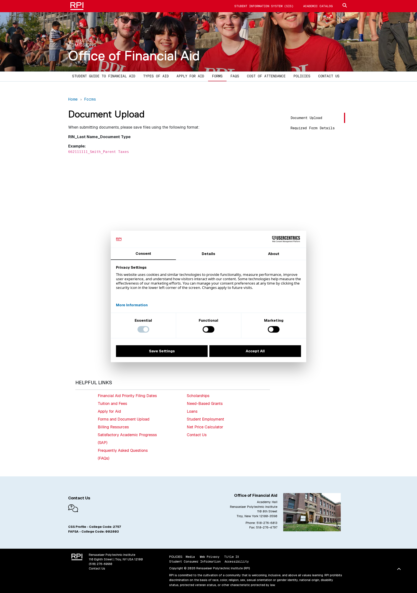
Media (190, 557)
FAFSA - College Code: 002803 (93, 531)
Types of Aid (156, 76)
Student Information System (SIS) (263, 6)
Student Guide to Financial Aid (103, 76)
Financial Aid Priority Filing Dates (127, 395)
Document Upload (306, 118)
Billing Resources (113, 426)
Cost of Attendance (266, 76)
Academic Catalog (318, 6)
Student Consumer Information (195, 561)
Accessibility (237, 561)
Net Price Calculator (205, 426)
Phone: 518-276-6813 (261, 523)
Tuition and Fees (112, 403)
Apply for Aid (190, 76)
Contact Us (328, 76)
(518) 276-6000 (100, 564)
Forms (217, 76)
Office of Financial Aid (134, 55)
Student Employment (205, 419)
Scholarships (198, 395)
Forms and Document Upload (123, 419)
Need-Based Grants (205, 403)
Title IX (231, 557)
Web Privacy (209, 557)
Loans (192, 411)
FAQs (234, 76)
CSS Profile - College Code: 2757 (94, 527)
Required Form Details (313, 128)
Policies (301, 76)
